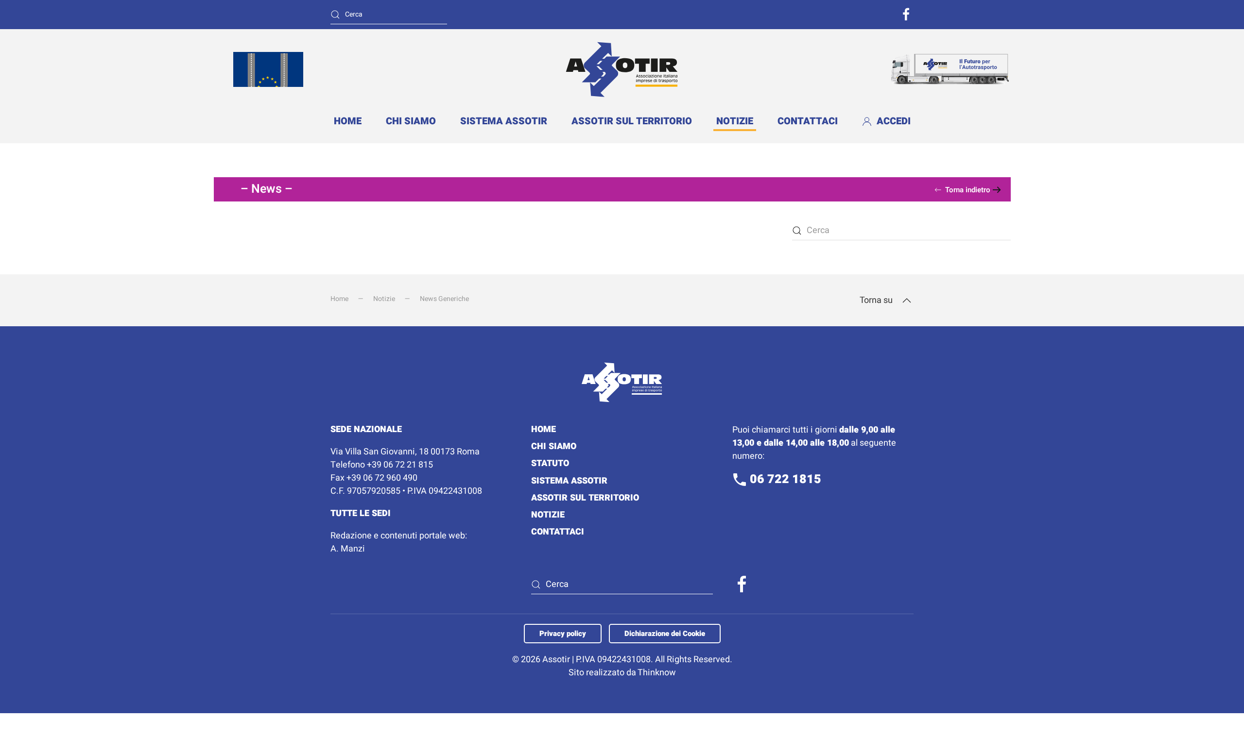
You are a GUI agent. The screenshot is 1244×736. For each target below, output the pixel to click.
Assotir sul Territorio (631, 121)
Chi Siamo (553, 446)
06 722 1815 (784, 479)
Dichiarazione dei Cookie (664, 633)
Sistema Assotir (503, 121)
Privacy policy (562, 633)
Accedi (894, 121)
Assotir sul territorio (585, 497)
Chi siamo (411, 121)
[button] (907, 300)
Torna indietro (967, 189)
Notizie (734, 121)
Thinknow (657, 672)
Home (348, 121)
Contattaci (808, 121)
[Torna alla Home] (622, 69)
